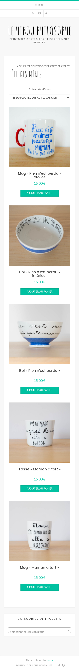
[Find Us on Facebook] (40, 13)
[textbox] (39, 632)
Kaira (50, 660)
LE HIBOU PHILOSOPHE (39, 31)
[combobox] (39, 630)
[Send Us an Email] (33, 13)
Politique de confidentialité (34, 665)
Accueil (21, 66)
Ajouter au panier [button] (39, 193)
